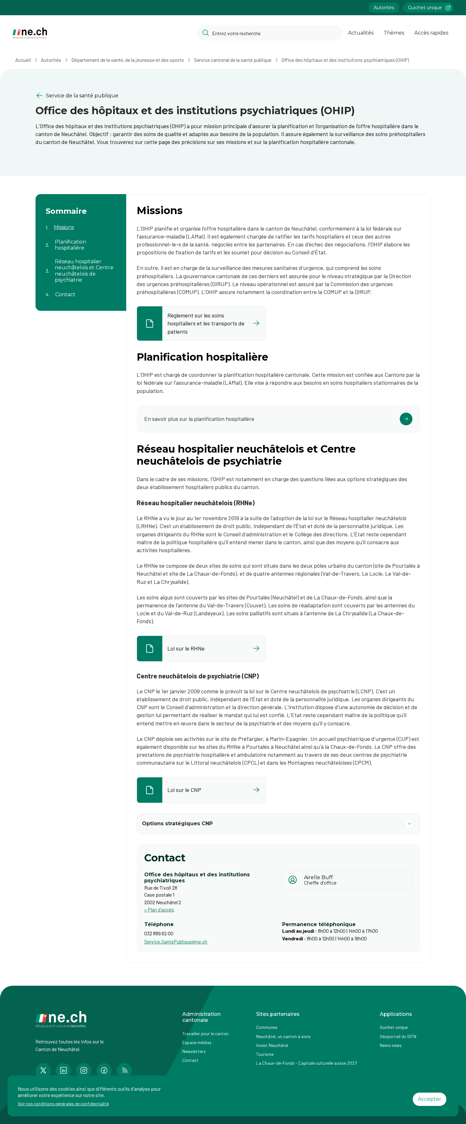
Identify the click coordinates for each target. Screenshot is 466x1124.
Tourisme (265, 1054)
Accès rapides (431, 33)
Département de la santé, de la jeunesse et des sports (127, 60)
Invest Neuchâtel (272, 1045)
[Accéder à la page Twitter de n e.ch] (43, 1070)
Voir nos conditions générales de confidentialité (63, 1103)
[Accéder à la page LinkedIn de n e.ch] (63, 1070)
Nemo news (391, 1045)
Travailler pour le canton (205, 1033)
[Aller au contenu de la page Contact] (81, 290)
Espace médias (196, 1042)
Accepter (429, 1099)
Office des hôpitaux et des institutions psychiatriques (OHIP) (345, 60)
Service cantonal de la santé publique (232, 60)
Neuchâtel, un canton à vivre (283, 1036)
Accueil (23, 60)
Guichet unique (425, 7)
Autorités (384, 7)
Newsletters (194, 1051)
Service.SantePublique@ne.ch (175, 941)
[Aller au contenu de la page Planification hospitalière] (81, 241)
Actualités (360, 33)
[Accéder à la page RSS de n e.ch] (124, 1070)
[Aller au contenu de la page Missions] (81, 223)
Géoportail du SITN (398, 1036)
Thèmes (394, 33)
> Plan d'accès (159, 909)
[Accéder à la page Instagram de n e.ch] (83, 1070)
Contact (190, 1060)
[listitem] (201, 323)
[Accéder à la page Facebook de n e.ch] (104, 1070)
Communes (266, 1027)
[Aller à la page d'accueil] (30, 33)
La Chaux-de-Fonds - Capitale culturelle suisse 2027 (306, 1063)
